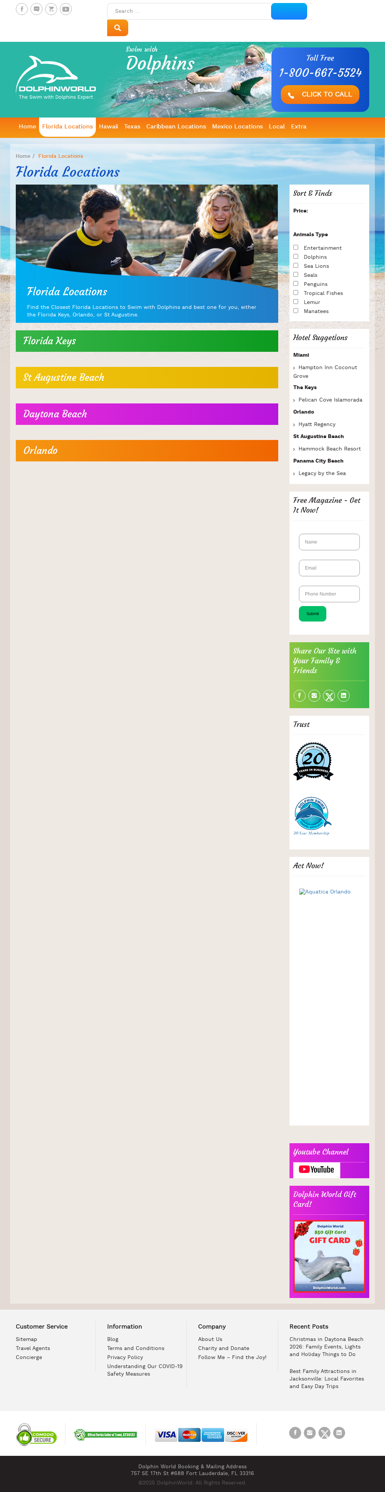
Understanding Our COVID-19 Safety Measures (145, 1370)
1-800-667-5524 (320, 73)
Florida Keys (49, 341)
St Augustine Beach (63, 377)
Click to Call (326, 94)
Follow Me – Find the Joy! (232, 1357)
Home (27, 127)
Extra (299, 127)
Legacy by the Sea (322, 473)
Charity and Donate (223, 1348)
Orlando (40, 450)
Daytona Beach (55, 414)
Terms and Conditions (135, 1348)
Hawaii (108, 127)
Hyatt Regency (317, 424)
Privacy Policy (125, 1357)
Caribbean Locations (176, 127)
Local (277, 127)
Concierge (29, 1357)
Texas (132, 127)
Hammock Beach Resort (330, 449)
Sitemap (26, 1339)
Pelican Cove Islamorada (330, 400)
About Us (210, 1339)
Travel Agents (33, 1348)
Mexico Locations (237, 127)
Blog (112, 1339)
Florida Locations (67, 127)
